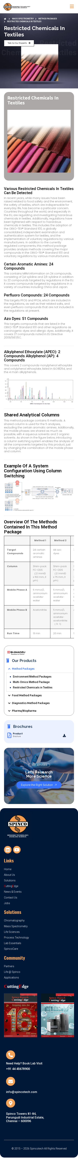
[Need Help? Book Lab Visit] (10, 1054)
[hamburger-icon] (72, 7)
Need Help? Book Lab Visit (24, 1063)
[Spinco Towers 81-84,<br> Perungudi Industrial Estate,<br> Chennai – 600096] (10, 1103)
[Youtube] (17, 849)
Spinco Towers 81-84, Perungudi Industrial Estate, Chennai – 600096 (25, 1117)
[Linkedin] (8, 849)
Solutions (12, 911)
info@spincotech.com (21, 1092)
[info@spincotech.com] (10, 1081)
